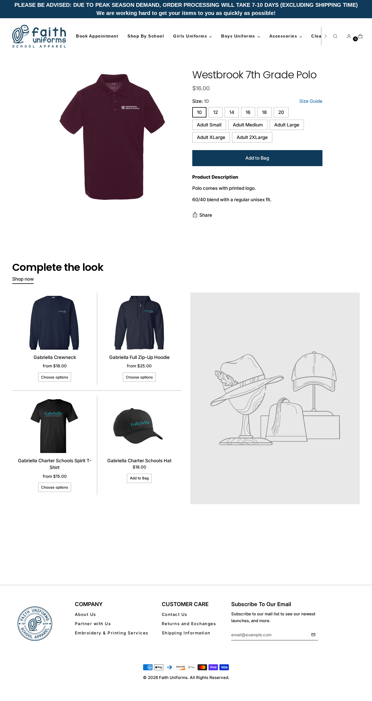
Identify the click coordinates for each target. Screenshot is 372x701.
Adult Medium (248, 125)
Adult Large (286, 125)
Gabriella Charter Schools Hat (139, 460)
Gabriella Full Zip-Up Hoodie (139, 357)
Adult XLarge (211, 137)
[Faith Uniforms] (39, 36)
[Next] (325, 36)
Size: (200, 101)
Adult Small (209, 125)
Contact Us (174, 614)
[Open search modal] (335, 36)
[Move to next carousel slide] (355, 555)
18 (264, 112)
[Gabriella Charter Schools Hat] (139, 426)
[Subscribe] (313, 634)
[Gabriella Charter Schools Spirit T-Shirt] (55, 426)
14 (231, 112)
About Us (85, 614)
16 (248, 112)
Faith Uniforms (173, 677)
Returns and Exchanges (189, 623)
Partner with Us (93, 623)
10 (199, 112)
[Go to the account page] (346, 36)
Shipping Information (186, 632)
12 (215, 112)
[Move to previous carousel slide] (342, 555)
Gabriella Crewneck (54, 357)
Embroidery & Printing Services (111, 632)
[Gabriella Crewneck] (55, 323)
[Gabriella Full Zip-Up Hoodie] (139, 323)
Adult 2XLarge (252, 137)
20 (281, 112)
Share (205, 215)
